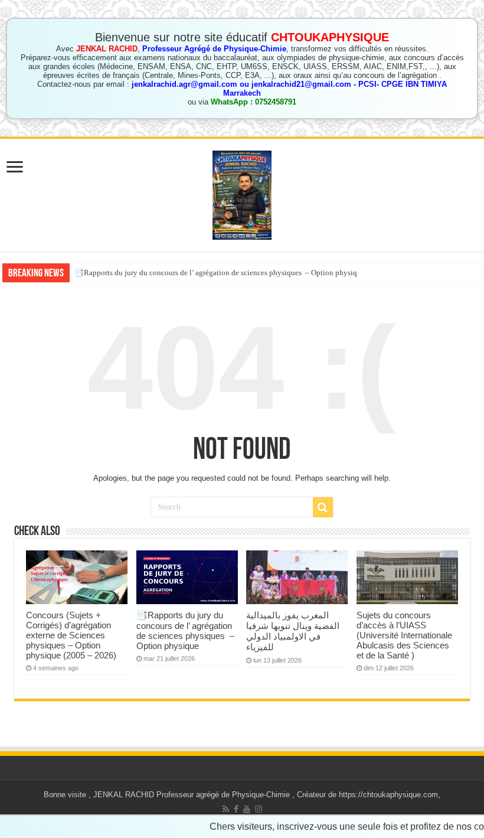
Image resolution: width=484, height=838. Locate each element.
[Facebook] (236, 809)
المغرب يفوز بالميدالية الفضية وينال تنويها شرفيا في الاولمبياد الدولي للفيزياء (292, 631)
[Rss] (225, 809)
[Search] (323, 507)
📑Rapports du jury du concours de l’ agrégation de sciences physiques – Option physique (219, 272)
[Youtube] (246, 809)
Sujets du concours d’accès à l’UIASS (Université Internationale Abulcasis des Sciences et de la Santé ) (404, 635)
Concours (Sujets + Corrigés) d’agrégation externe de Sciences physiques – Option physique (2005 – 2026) (71, 635)
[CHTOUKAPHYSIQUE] (242, 193)
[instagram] (258, 809)
